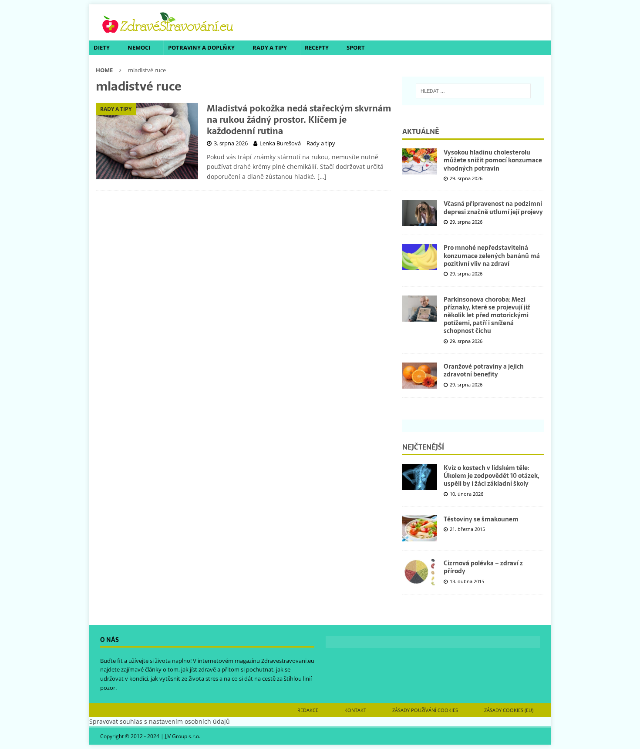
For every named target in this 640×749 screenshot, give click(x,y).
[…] (322, 176)
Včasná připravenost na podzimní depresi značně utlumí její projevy (493, 207)
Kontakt (355, 710)
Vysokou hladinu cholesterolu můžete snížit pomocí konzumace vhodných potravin (493, 160)
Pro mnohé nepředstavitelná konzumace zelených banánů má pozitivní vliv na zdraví (492, 255)
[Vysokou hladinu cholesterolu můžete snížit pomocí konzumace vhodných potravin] (419, 161)
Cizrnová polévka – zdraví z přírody (483, 567)
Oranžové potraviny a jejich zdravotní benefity (484, 370)
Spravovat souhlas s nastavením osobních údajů (159, 721)
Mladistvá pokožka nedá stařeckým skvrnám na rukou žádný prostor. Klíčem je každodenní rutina (299, 119)
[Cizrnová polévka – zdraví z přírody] (419, 572)
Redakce (307, 710)
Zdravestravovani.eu (287, 661)
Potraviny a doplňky (201, 47)
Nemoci (139, 47)
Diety (102, 47)
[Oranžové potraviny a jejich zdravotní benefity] (419, 376)
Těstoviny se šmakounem (481, 519)
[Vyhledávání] (473, 91)
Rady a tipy (270, 47)
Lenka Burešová (280, 143)
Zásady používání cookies (425, 710)
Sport (356, 47)
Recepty (317, 47)
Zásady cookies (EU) (508, 710)
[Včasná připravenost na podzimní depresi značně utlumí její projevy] (419, 213)
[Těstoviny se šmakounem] (419, 528)
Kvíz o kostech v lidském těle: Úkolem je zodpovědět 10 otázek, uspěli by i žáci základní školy (491, 475)
